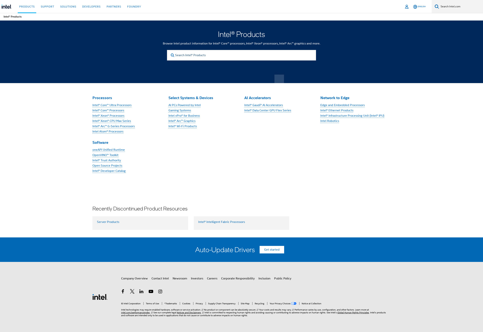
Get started (272, 250)
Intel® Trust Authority (106, 160)
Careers (212, 278)
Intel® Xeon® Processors (108, 116)
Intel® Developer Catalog (109, 171)
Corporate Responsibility (238, 278)
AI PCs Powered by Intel (184, 105)
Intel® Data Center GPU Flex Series (267, 110)
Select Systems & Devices (190, 98)
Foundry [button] (134, 6)
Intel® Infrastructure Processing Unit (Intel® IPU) (352, 116)
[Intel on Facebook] (123, 292)
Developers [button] (91, 6)
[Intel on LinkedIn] (141, 292)
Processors (102, 98)
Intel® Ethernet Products (336, 110)
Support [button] (47, 6)
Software (100, 142)
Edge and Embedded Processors (342, 105)
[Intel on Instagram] (160, 292)
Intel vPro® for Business (184, 116)
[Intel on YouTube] (151, 292)
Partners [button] (114, 6)
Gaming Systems (179, 110)
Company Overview (134, 278)
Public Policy (282, 278)
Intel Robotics (329, 121)
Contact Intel (160, 278)
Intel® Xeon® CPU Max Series (111, 121)
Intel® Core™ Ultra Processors (112, 105)
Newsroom (180, 278)
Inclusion (264, 278)
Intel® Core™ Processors (108, 110)
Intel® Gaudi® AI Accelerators (263, 105)
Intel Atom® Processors (107, 131)
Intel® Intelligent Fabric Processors (221, 222)
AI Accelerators (257, 98)
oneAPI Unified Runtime (108, 150)
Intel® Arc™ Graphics (181, 121)
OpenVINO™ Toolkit (105, 155)
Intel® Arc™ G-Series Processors (113, 126)
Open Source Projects (107, 166)
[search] (172, 55)
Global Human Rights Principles (353, 312)
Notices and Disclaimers (189, 312)
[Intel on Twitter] (132, 292)
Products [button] (27, 6)
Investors (197, 278)
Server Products (108, 222)
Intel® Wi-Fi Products (182, 126)
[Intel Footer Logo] (100, 297)
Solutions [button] (68, 6)
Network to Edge (334, 98)
